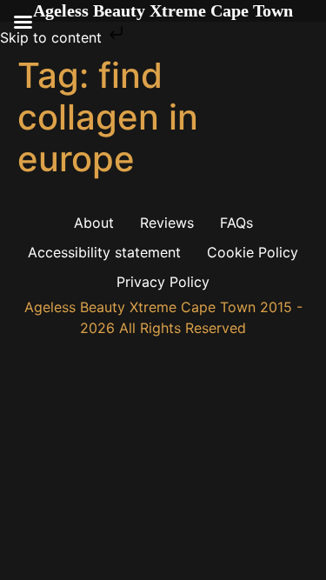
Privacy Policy (163, 281)
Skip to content (53, 37)
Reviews (167, 222)
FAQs (236, 222)
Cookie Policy (252, 252)
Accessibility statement (104, 252)
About (94, 222)
